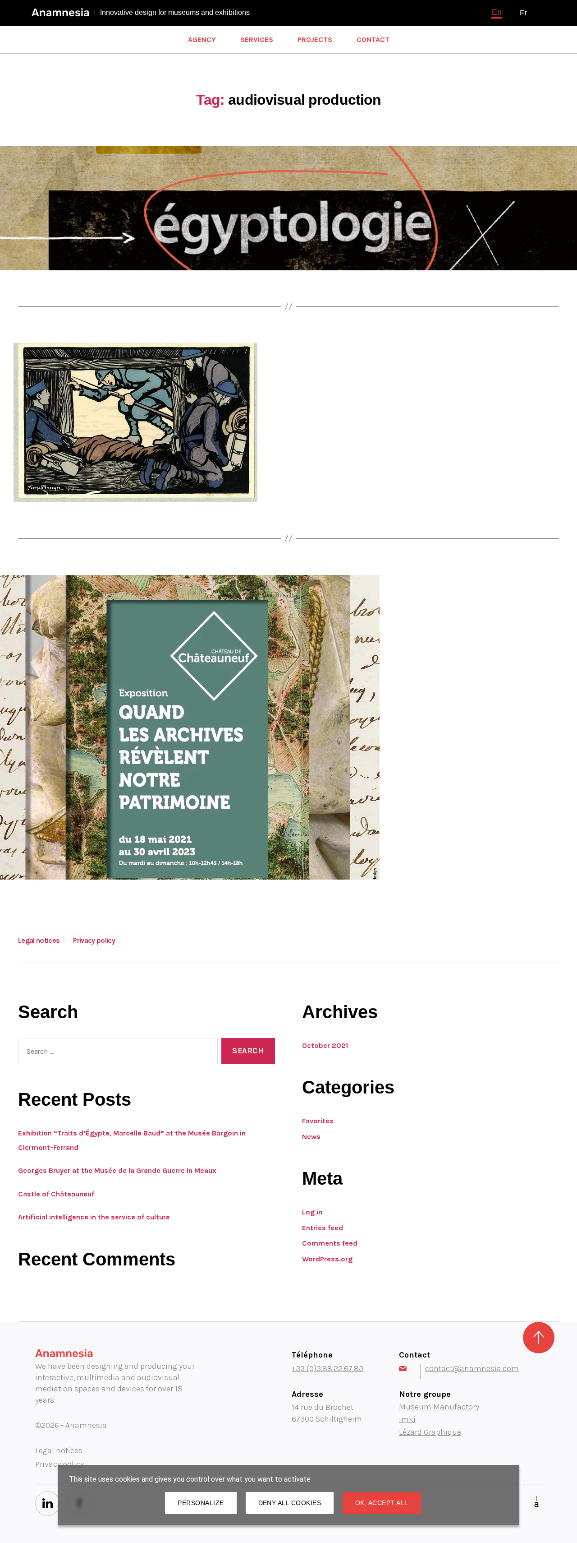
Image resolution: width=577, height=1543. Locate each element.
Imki (407, 1419)
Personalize (201, 1502)
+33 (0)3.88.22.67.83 (327, 1368)
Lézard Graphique (430, 1432)
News (311, 1136)
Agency (202, 39)
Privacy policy (94, 940)
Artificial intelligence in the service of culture (94, 1217)
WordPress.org (327, 1259)
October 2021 (325, 1045)
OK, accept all (381, 1502)
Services (256, 39)
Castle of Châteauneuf (56, 1194)
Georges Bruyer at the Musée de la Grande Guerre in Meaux (117, 1170)
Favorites (318, 1121)
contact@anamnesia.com (472, 1368)
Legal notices (39, 940)
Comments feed (329, 1243)
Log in (312, 1212)
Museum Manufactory (439, 1407)
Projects (315, 39)
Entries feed (322, 1227)
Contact (373, 39)
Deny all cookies (289, 1502)
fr (523, 12)
